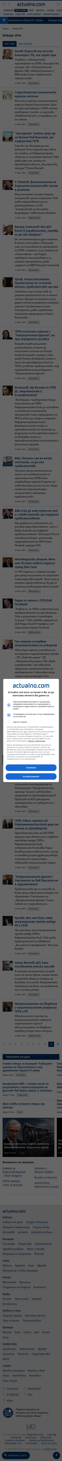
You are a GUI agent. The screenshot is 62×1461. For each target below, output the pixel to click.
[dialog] (31, 730)
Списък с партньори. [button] (37, 741)
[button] (31, 722)
